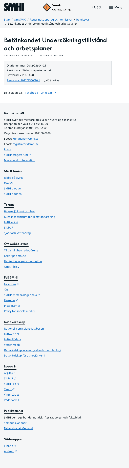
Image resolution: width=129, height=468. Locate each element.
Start (7, 19)
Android (27, 451)
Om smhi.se (11, 266)
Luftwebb (28, 334)
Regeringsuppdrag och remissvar (51, 19)
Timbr (26, 389)
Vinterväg (28, 394)
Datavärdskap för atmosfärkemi (24, 355)
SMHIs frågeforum (34, 155)
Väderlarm (28, 400)
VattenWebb (12, 345)
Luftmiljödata (12, 339)
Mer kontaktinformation (19, 160)
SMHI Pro (28, 384)
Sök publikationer (15, 423)
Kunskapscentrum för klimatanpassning (29, 217)
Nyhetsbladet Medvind (18, 428)
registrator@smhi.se (26, 144)
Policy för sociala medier (19, 311)
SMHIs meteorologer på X (38, 295)
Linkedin (27, 300)
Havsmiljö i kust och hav (19, 211)
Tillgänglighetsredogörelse (21, 250)
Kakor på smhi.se (15, 256)
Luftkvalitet (11, 222)
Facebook (31, 92)
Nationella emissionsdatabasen (24, 328)
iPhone (26, 446)
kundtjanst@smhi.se (25, 138)
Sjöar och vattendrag (17, 233)
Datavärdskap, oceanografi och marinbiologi (32, 350)
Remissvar (82, 19)
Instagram (28, 306)
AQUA (26, 373)
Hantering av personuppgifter (23, 261)
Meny (118, 7)
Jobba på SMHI (13, 178)
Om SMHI (20, 19)
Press (7, 149)
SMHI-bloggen (13, 188)
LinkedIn (46, 92)
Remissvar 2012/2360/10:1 (25, 80)
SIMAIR (8, 227)
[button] (97, 7)
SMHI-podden (13, 194)
